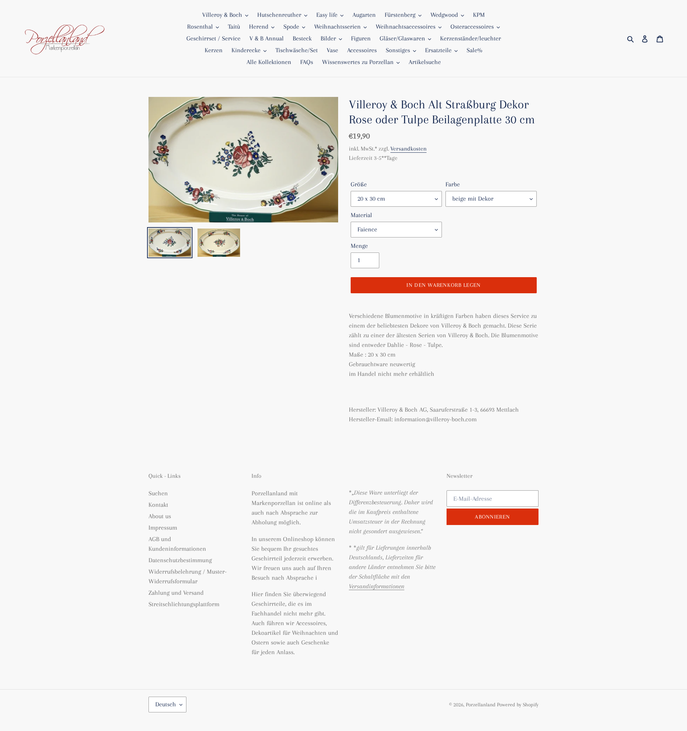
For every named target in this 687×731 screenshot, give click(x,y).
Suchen (158, 493)
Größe (359, 184)
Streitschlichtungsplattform (183, 604)
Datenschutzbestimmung (180, 560)
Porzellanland (481, 704)
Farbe (452, 184)
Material (361, 215)
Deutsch (165, 704)
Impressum (162, 527)
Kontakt (158, 504)
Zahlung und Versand (176, 592)
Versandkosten (408, 148)
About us (159, 516)
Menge (359, 245)
